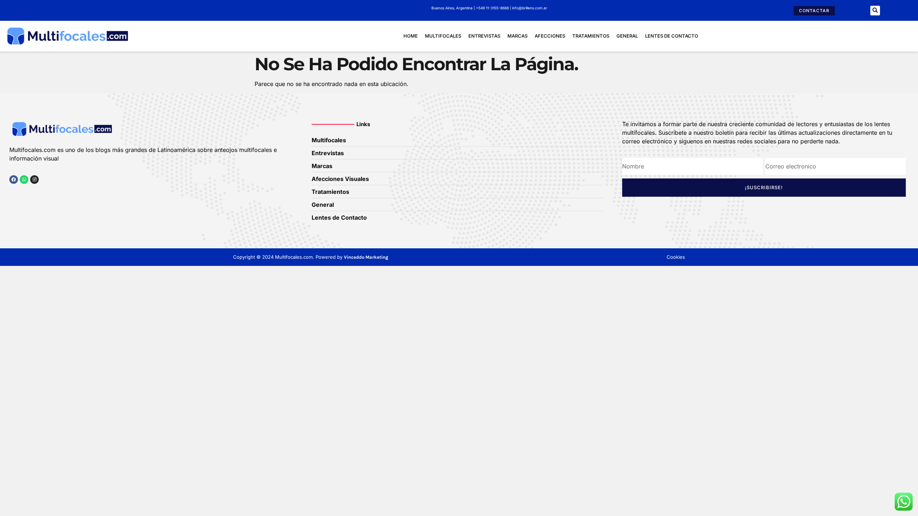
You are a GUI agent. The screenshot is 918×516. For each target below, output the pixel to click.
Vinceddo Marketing (366, 257)
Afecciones (550, 36)
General (627, 36)
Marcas (517, 36)
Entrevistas (484, 36)
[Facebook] (13, 179)
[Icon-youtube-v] (48, 193)
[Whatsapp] (24, 179)
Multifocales (443, 36)
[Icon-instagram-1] (36, 193)
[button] (875, 10)
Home (410, 36)
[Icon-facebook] (11, 193)
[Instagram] (34, 179)
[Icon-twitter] (24, 193)
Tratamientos (590, 36)
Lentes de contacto (671, 36)
